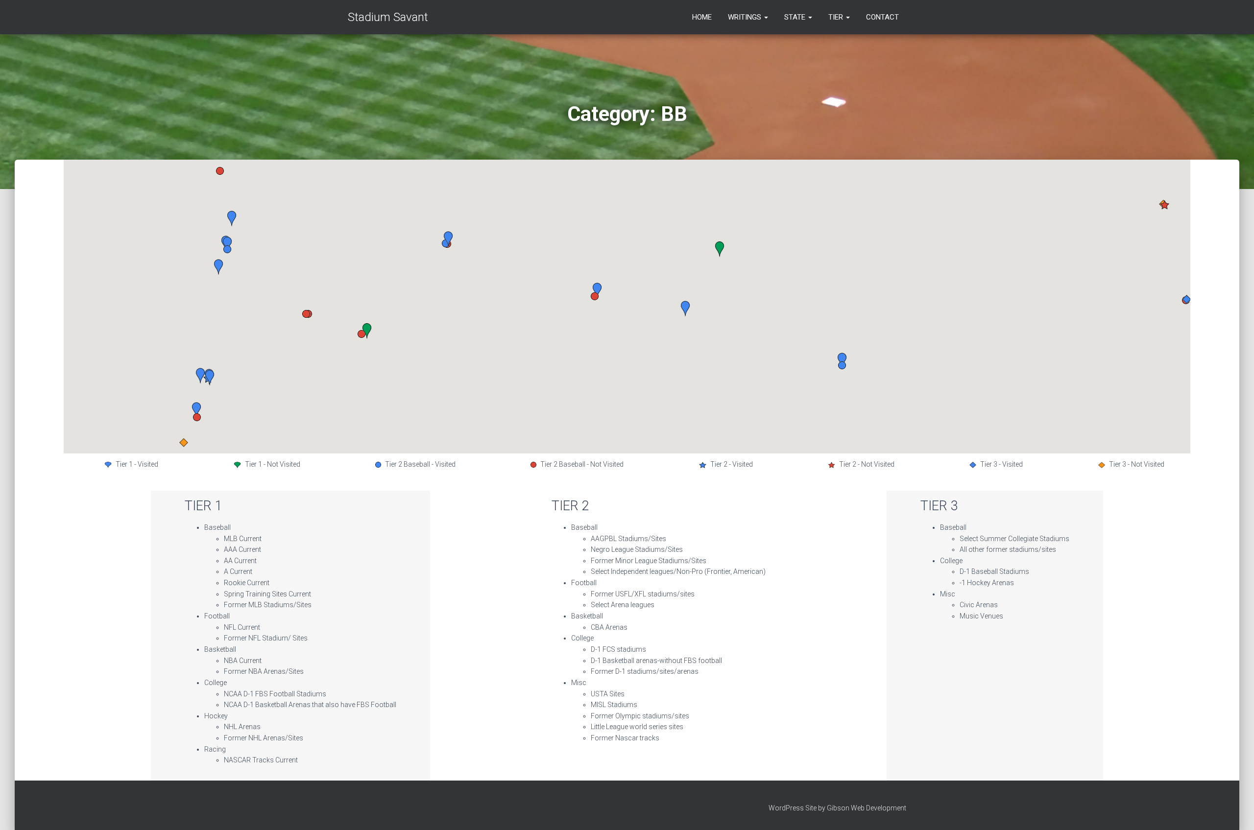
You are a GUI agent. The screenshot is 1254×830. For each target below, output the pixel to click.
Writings (745, 17)
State (795, 17)
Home (702, 17)
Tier (836, 17)
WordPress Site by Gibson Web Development (837, 808)
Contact (882, 17)
